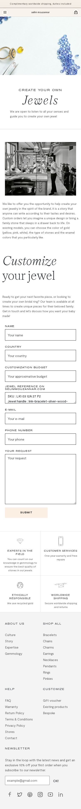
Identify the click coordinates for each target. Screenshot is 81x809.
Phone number (19, 430)
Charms (48, 647)
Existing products (55, 707)
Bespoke (49, 713)
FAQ (8, 700)
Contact (11, 738)
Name (10, 326)
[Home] (40, 12)
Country (13, 347)
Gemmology (13, 653)
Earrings (48, 653)
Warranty (11, 707)
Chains (47, 641)
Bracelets (50, 635)
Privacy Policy (15, 725)
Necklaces (50, 660)
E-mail (10, 409)
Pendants (49, 666)
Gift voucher (52, 700)
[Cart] (76, 12)
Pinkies (48, 678)
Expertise (11, 647)
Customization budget (26, 367)
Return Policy (14, 713)
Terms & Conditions (19, 719)
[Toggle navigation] (5, 12)
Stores (10, 732)
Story (9, 641)
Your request (18, 451)
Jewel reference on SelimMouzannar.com (25, 388)
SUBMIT (26, 512)
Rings (46, 672)
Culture (10, 635)
